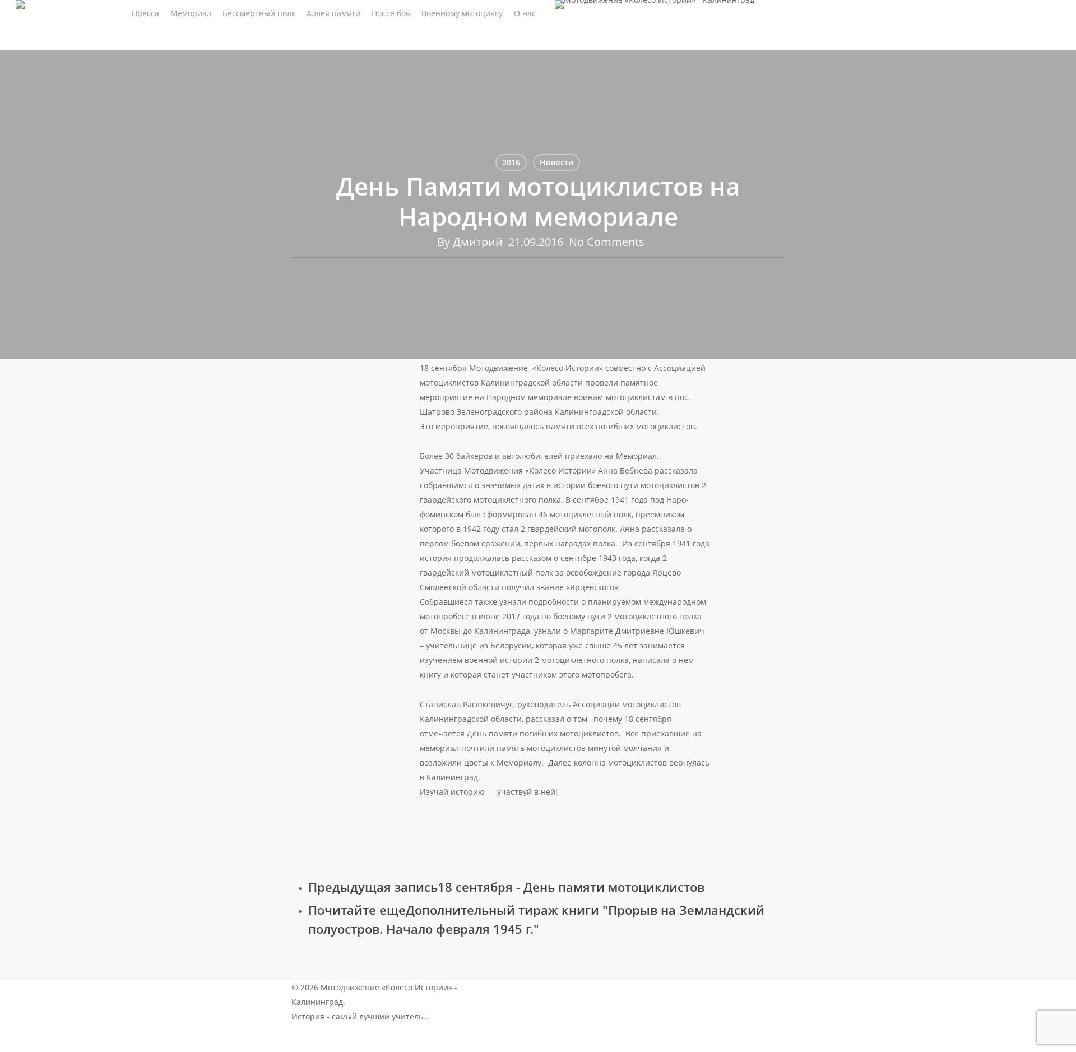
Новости (556, 162)
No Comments (606, 241)
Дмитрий (478, 241)
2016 (511, 162)
